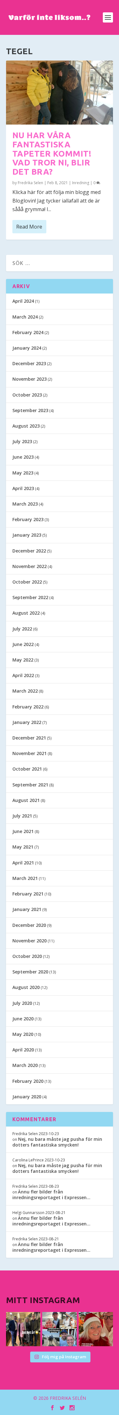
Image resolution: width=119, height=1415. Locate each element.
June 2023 (23, 457)
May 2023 (22, 473)
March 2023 (25, 504)
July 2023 (22, 441)
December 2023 (29, 363)
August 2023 (26, 426)
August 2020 (26, 987)
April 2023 (23, 488)
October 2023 (27, 395)
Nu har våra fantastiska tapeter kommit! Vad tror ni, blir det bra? (51, 153)
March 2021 (25, 878)
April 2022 (23, 675)
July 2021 (22, 816)
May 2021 (22, 847)
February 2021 (27, 894)
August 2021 (26, 800)
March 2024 (25, 317)
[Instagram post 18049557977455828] (96, 1329)
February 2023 (27, 519)
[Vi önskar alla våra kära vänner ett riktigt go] (23, 1329)
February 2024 (27, 332)
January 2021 (26, 909)
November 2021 (29, 753)
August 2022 (26, 613)
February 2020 (27, 1081)
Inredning (80, 182)
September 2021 (30, 785)
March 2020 (25, 1065)
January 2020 (26, 1097)
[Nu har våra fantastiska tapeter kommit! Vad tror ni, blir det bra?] (59, 93)
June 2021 (23, 831)
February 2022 (27, 707)
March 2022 (25, 691)
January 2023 (26, 535)
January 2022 (26, 722)
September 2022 (30, 597)
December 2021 (29, 738)
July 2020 (22, 1003)
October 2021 (27, 769)
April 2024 (23, 301)
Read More (29, 226)
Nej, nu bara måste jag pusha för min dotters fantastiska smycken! (57, 1142)
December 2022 (29, 551)
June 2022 (23, 644)
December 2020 (29, 925)
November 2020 (29, 941)
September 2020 (30, 972)
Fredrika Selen (30, 182)
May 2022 (22, 660)
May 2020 (22, 1034)
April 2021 (23, 863)
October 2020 (27, 956)
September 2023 (30, 410)
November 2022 (29, 566)
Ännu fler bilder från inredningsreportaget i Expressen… (51, 1194)
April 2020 (23, 1050)
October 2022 (27, 582)
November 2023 (29, 379)
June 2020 (23, 1019)
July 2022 (22, 629)
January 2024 (26, 348)
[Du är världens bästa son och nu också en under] (59, 1329)
